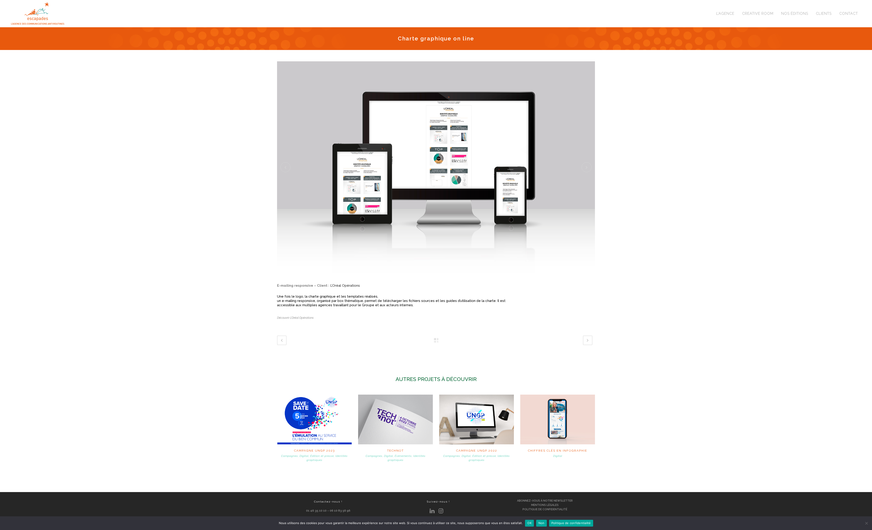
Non (541, 523)
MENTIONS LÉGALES (545, 505)
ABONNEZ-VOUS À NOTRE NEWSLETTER (545, 500)
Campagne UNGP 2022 (476, 450)
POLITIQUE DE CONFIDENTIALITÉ (545, 509)
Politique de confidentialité (571, 523)
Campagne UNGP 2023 (314, 450)
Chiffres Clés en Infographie (557, 450)
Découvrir (314, 419)
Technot (395, 450)
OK (529, 523)
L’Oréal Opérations (345, 286)
